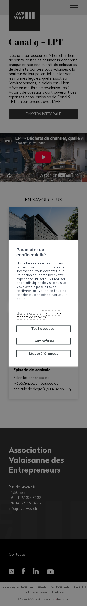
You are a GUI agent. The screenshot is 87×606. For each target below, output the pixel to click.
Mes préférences (43, 353)
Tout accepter (43, 328)
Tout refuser (43, 341)
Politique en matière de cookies (38, 315)
